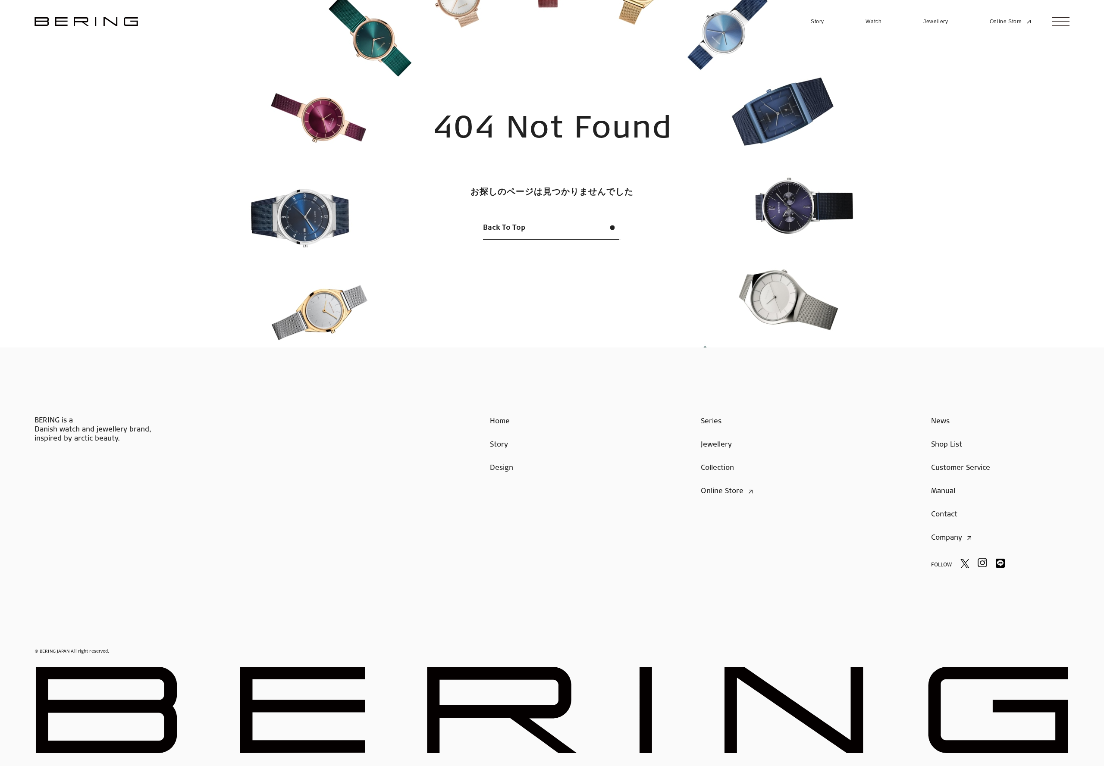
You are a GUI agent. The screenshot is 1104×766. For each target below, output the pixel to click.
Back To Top (504, 228)
